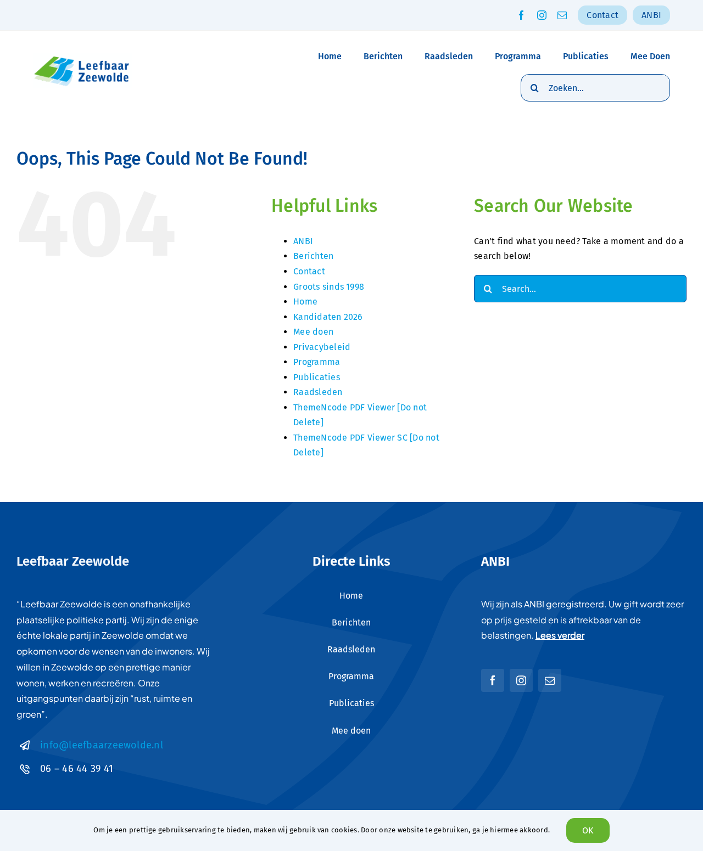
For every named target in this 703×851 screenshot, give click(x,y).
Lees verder (559, 635)
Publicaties (316, 377)
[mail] (562, 15)
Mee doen (313, 331)
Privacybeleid (321, 347)
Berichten (313, 256)
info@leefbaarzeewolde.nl (101, 745)
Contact (309, 271)
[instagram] (541, 15)
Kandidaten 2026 (328, 317)
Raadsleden (317, 392)
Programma (316, 362)
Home (305, 301)
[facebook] (521, 15)
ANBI (303, 241)
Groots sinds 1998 (328, 286)
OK (587, 830)
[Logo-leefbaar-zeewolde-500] (82, 57)
